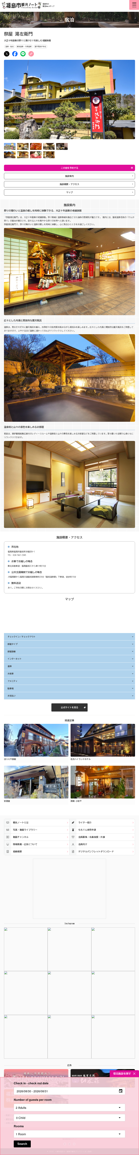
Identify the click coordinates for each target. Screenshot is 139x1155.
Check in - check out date (31, 1083)
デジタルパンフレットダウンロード (96, 851)
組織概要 (17, 851)
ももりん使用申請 (87, 830)
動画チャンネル (21, 837)
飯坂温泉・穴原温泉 (24, 46)
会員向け (82, 844)
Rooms (19, 1126)
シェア (15, 54)
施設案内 (69, 176)
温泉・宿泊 (9, 46)
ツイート (6, 54)
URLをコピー (31, 54)
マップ (69, 192)
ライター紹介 (85, 822)
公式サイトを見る (69, 707)
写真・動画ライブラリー (25, 830)
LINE (23, 54)
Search (22, 1143)
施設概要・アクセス (69, 184)
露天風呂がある (40, 46)
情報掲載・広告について (25, 844)
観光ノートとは (21, 822)
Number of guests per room (33, 1100)
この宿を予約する (69, 168)
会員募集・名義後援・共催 (91, 837)
